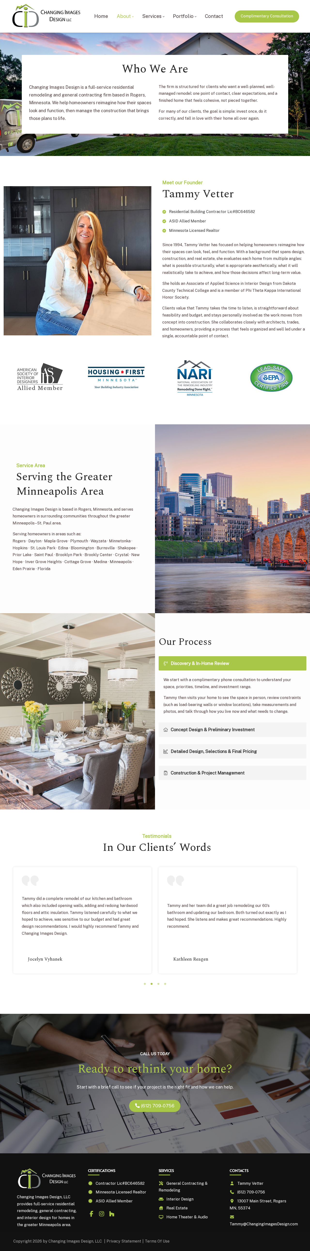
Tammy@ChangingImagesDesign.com (264, 1224)
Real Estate (177, 1208)
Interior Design (180, 1199)
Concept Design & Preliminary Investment (213, 729)
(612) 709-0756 (157, 1105)
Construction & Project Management (208, 772)
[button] (145, 984)
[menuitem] (101, 16)
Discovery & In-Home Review (200, 663)
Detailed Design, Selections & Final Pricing (214, 751)
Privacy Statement (124, 1241)
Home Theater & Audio (187, 1217)
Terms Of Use (157, 1241)
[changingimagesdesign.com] (47, 16)
